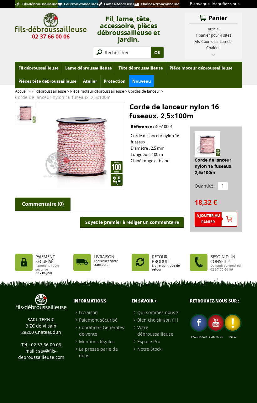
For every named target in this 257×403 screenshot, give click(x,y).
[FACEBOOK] (199, 323)
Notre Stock (149, 349)
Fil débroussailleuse (49, 91)
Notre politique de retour (166, 267)
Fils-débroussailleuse (40, 4)
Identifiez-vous (225, 4)
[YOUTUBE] (216, 323)
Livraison (88, 312)
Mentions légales (97, 341)
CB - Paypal (43, 273)
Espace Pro (148, 341)
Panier (218, 18)
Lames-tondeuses (119, 4)
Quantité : (205, 186)
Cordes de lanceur (144, 91)
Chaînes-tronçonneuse (160, 4)
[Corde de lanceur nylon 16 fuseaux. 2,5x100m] (25, 112)
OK (157, 52)
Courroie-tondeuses (81, 4)
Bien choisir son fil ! (157, 320)
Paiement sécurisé (98, 320)
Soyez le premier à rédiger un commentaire (132, 222)
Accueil (21, 91)
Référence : (143, 126)
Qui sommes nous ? (157, 312)
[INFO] (232, 323)
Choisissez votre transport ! (106, 263)
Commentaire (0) (43, 203)
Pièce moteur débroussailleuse (97, 91)
